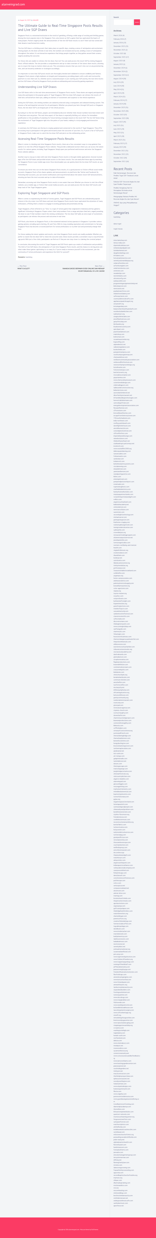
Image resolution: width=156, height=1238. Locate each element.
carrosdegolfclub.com (121, 403)
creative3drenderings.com (123, 921)
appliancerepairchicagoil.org (123, 301)
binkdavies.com (119, 672)
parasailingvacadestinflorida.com (125, 1137)
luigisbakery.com (119, 1033)
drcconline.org (118, 852)
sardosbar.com (119, 459)
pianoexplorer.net (120, 1066)
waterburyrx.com (120, 857)
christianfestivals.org (121, 774)
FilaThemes (94, 1229)
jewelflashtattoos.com (122, 319)
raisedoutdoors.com (121, 438)
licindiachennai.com (120, 250)
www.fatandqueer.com (122, 982)
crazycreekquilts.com (121, 669)
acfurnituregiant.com (121, 266)
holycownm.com (119, 830)
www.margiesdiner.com (122, 1000)
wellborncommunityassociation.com (126, 360)
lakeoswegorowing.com (122, 1167)
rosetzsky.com (119, 703)
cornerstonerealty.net (121, 1053)
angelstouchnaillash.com (122, 502)
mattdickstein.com (120, 934)
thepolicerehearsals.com (122, 642)
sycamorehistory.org (121, 1051)
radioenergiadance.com (122, 347)
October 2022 (119, 158)
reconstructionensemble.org (124, 822)
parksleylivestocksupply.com (124, 583)
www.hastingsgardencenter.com (125, 1063)
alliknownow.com (120, 644)
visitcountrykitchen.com (122, 776)
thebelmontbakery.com (122, 293)
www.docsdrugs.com (121, 997)
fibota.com (117, 1091)
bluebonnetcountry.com (122, 327)
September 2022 (120, 161)
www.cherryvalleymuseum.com (125, 380)
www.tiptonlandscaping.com (124, 1023)
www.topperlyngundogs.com (124, 962)
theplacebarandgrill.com (122, 855)
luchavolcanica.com (120, 827)
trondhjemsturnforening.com (124, 1104)
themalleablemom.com (122, 738)
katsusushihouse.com (121, 695)
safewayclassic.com (121, 296)
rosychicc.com (118, 596)
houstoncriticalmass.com (122, 636)
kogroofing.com (119, 342)
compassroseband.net (121, 888)
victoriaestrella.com (121, 840)
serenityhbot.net (119, 946)
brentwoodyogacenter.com (123, 1020)
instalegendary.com (120, 306)
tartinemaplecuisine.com (122, 748)
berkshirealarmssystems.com (124, 464)
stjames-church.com (121, 710)
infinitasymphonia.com (121, 690)
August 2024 (118, 78)
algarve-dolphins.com (121, 779)
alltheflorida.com (120, 1127)
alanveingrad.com (13, 4)
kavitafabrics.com (120, 824)
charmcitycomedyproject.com (124, 718)
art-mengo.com (119, 756)
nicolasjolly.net (119, 687)
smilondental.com (120, 507)
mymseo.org (118, 1178)
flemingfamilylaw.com (121, 1162)
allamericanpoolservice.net (123, 537)
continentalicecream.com (122, 667)
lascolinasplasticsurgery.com (124, 1010)
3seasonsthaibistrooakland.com (125, 570)
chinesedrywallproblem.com (123, 809)
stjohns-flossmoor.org (121, 814)
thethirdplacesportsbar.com (123, 1076)
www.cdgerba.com (120, 1094)
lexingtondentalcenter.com (123, 527)
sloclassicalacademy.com (122, 652)
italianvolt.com (119, 461)
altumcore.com (119, 891)
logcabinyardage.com (121, 926)
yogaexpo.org (118, 575)
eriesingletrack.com (120, 479)
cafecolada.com (119, 619)
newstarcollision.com (121, 509)
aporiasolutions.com (121, 903)
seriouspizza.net (119, 885)
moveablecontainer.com (122, 375)
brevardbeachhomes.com (122, 413)
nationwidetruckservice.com (123, 832)
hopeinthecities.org (120, 603)
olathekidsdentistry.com (122, 489)
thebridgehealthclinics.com (123, 911)
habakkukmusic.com (120, 941)
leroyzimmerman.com (121, 1157)
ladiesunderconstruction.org (123, 387)
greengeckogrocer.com (121, 520)
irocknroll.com (119, 446)
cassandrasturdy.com (121, 611)
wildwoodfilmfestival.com (123, 362)
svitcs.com (117, 883)
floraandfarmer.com (121, 408)
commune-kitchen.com (122, 680)
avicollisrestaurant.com (122, 850)
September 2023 (120, 118)
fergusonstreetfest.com (122, 1119)
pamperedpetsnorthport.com (124, 481)
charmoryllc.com (119, 631)
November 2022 (119, 154)
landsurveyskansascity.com (123, 987)
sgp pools (21, 239)
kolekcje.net (118, 558)
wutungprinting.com (121, 786)
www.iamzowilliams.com (122, 1061)
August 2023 (118, 122)
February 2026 (119, 39)
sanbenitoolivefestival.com (123, 614)
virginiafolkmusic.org (121, 550)
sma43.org (117, 1015)
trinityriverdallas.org (121, 565)
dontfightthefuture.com (122, 426)
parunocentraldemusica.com (124, 1096)
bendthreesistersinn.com (122, 812)
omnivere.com (119, 271)
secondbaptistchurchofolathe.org (125, 1175)
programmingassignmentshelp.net (126, 283)
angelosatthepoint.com (122, 863)
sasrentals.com (119, 512)
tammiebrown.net (120, 761)
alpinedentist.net (120, 344)
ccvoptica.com (119, 1028)
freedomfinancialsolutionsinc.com (126, 972)
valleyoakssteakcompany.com (124, 868)
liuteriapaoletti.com (121, 804)
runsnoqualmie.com (120, 995)
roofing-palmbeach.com (122, 423)
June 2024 (117, 86)
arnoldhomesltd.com (121, 428)
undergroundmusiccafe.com (123, 1200)
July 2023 (117, 125)
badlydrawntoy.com (120, 936)
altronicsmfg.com (120, 278)
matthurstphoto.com (121, 1124)
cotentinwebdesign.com (122, 382)
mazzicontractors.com (122, 1073)
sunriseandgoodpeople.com (123, 807)
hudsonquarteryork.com (122, 1089)
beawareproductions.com (122, 720)
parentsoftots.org (120, 918)
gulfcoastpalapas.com (121, 908)
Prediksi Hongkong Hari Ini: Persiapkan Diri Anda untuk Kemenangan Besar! (123, 190)
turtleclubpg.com (120, 835)
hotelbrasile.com (120, 367)
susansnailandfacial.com (122, 951)
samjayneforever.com (121, 1122)
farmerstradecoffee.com (122, 924)
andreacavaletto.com (121, 581)
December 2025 (119, 46)
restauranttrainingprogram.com (125, 535)
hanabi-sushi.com (120, 1035)
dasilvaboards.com (120, 654)
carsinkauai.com (119, 1132)
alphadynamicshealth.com (123, 1142)
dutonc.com (118, 763)
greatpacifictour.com (121, 837)
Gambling (29, 257)
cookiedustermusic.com (122, 819)
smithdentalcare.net (121, 1198)
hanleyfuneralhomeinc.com (123, 492)
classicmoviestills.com (122, 616)
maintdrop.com (119, 334)
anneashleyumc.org (120, 985)
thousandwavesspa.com (122, 842)
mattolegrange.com (121, 769)
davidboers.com (119, 929)
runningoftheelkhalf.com (122, 964)
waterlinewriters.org (121, 913)
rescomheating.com (120, 1190)
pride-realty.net (119, 1139)
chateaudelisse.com (121, 357)
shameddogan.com (120, 916)
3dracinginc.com (119, 634)
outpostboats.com (120, 598)
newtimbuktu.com (120, 276)
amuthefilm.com (119, 682)
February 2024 (119, 100)
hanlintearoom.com (120, 1147)
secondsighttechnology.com (123, 515)
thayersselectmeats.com (122, 901)
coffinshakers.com (120, 728)
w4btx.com (118, 499)
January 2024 (118, 104)
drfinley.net (118, 1160)
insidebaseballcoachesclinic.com (125, 1129)
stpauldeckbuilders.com (122, 990)
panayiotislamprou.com (122, 352)
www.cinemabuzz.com (121, 1043)
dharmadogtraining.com (122, 1183)
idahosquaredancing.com (122, 451)
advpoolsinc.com (119, 860)
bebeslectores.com (120, 390)
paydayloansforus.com (122, 291)
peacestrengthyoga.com (122, 969)
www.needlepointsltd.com (123, 1005)
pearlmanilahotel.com (121, 332)
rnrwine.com (118, 1165)
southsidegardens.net (121, 1068)
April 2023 (117, 136)
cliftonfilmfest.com (121, 433)
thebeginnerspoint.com (122, 624)
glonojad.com (118, 705)
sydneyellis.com (119, 530)
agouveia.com (118, 1173)
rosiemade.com (119, 484)
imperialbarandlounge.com (123, 436)
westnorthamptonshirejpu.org (124, 365)
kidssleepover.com (120, 286)
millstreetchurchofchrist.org (124, 1134)
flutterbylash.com (120, 1145)
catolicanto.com (119, 560)
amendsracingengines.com (123, 977)
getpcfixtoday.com (120, 321)
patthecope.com (119, 880)
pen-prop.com (118, 954)
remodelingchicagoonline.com (124, 1018)
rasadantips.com (119, 273)
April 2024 (117, 93)
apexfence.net (119, 1206)
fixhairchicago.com (120, 873)
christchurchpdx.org (120, 675)
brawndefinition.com (121, 664)
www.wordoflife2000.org (122, 448)
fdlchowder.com (119, 1002)
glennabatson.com (120, 657)
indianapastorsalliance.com (123, 865)
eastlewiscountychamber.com (124, 647)
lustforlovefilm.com (121, 685)
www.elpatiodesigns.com (122, 1086)
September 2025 (120, 57)
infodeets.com (119, 255)
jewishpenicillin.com (121, 540)
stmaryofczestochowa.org (123, 730)
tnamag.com (118, 896)
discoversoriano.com (121, 621)
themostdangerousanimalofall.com (126, 639)
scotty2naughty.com (121, 713)
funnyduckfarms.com (121, 1150)
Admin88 (35, 20)
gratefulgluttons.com (121, 606)
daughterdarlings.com (121, 253)
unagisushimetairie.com (122, 316)
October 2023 (119, 114)
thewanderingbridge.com (122, 736)
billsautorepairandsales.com (124, 1112)
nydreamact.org (119, 314)
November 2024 (119, 71)
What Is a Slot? (24, 267)
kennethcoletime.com (121, 741)
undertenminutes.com (121, 268)
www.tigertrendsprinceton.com (125, 957)
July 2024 (117, 82)
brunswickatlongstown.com (123, 746)
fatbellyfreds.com (120, 1084)
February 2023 (119, 143)
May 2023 (117, 132)
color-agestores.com (121, 588)
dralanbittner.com (120, 469)
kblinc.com (117, 476)
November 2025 (119, 50)
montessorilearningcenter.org (124, 1117)
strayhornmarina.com (121, 659)
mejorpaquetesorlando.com (123, 494)
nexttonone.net (119, 944)
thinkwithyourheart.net (122, 441)
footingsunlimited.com (122, 992)
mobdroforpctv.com (121, 609)
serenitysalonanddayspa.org (123, 260)
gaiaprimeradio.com (120, 758)
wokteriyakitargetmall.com (123, 525)
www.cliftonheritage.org (122, 1012)
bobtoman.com (119, 337)
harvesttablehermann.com (123, 400)
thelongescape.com (120, 766)
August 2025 (118, 60)
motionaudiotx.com (121, 1185)
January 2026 (118, 42)
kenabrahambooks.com (122, 677)
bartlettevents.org (120, 372)
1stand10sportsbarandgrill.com (125, 497)
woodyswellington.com (122, 1081)
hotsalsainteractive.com (122, 258)
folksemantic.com (120, 456)
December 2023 (119, 107)
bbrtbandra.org (119, 324)
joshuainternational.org (122, 949)
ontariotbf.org (119, 304)
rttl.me (116, 1188)
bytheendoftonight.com (122, 601)
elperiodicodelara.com (121, 245)
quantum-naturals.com (122, 1114)
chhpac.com (118, 1180)
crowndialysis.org (120, 532)
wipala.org (117, 591)
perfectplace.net (119, 568)
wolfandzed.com (120, 1038)
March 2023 (118, 140)
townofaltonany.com (121, 797)
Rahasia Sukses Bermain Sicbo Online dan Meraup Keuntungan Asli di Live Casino (84, 268)
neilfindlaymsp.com (120, 847)
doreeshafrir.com (119, 715)
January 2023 (118, 147)
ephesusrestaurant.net (122, 1079)
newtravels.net (119, 288)
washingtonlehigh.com (121, 1030)
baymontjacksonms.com (122, 794)
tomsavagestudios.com (122, 542)
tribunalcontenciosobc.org (123, 649)
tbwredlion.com (119, 1109)
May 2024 (117, 89)
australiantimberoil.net (122, 393)
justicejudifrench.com (121, 733)
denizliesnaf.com (120, 875)
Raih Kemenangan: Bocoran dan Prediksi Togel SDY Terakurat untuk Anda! (126, 175)
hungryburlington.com (121, 743)
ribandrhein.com (119, 555)
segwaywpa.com (119, 906)
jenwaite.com (118, 1152)
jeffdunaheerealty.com (122, 967)
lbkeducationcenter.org (122, 563)
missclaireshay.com (120, 240)
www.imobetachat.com (122, 931)
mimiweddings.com (120, 1193)
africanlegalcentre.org (121, 692)
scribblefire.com (119, 573)
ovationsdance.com (120, 553)
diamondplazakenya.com (122, 1106)
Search (116, 17)
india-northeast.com (121, 421)
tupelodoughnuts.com (121, 487)
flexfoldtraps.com (120, 974)
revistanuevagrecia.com (122, 708)
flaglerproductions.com (122, 662)
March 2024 (118, 96)
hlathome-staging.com (122, 522)
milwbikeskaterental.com (122, 791)
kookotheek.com (119, 349)
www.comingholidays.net (122, 626)
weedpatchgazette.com (122, 474)
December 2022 (119, 150)
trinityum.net (118, 1071)
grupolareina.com (120, 377)
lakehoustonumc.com (121, 939)
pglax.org (117, 799)
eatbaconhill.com (120, 281)
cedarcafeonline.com (121, 263)
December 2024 (119, 68)
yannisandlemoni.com (121, 471)
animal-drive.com (120, 893)
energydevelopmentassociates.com (126, 405)
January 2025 (118, 64)
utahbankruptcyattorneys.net (124, 443)
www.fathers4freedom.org (123, 959)
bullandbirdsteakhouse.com (123, 1007)
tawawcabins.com (120, 454)
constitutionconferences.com (124, 878)
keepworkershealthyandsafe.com (125, 309)
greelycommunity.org (121, 697)
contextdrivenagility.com (122, 723)
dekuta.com (118, 1040)
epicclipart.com (119, 329)
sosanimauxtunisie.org (121, 339)
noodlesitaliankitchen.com (123, 311)
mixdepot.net (118, 1045)
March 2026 (118, 35)
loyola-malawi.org (120, 593)
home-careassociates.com (123, 578)
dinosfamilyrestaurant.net (123, 395)
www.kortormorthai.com (122, 979)
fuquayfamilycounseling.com (124, 1170)
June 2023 (117, 129)
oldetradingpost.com (121, 385)
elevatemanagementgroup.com (125, 1155)
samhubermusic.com (121, 1203)
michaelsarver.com (120, 517)
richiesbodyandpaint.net (122, 248)
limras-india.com (119, 243)
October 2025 (119, 53)
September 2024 (120, 75)
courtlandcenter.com (121, 845)
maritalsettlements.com (122, 789)
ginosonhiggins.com (120, 784)
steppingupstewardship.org (123, 1025)
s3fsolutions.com (120, 410)
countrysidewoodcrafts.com (124, 299)
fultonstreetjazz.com (121, 370)
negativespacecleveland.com (124, 802)
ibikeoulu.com (118, 725)
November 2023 (119, 111)
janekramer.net (119, 751)
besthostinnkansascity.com (123, 1195)
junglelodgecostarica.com (123, 771)
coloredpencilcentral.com (123, 431)
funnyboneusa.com (120, 817)
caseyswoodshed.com (121, 870)
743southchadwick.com (122, 418)
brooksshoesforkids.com (122, 898)
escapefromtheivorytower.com (125, 415)
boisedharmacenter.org (122, 586)
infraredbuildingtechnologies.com (125, 398)
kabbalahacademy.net (121, 504)
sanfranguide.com (120, 629)
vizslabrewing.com (120, 466)
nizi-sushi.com (118, 753)
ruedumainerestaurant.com (123, 700)
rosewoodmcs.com (120, 1048)
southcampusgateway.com (123, 354)
